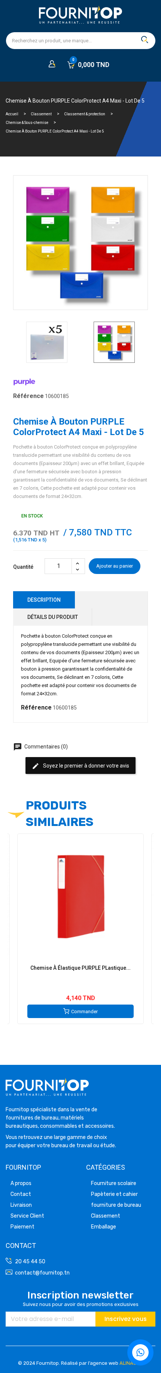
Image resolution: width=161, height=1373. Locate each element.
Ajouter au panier (114, 566)
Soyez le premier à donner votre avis (80, 766)
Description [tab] (44, 600)
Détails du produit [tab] (52, 617)
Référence (28, 396)
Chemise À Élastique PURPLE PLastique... (80, 968)
